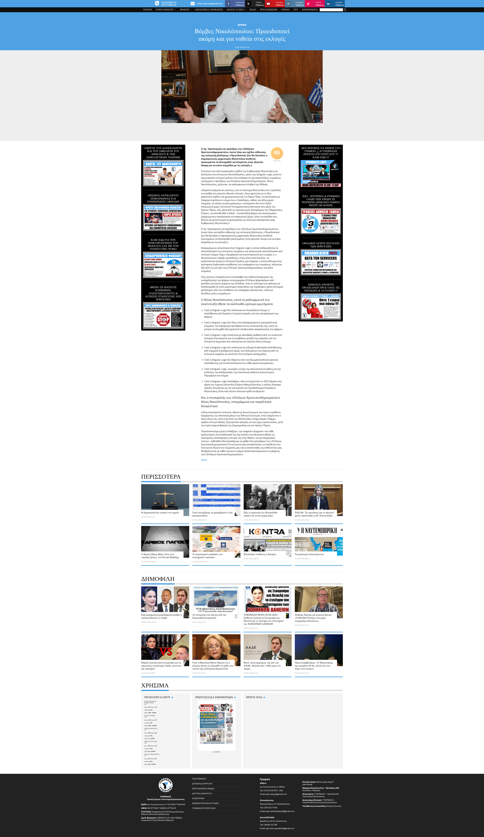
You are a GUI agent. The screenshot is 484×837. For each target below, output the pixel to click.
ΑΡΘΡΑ (242, 24)
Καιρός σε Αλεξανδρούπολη (152, 754)
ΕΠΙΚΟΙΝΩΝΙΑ (310, 9)
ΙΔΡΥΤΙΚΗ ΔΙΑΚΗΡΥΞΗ (202, 793)
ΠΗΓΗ (204, 460)
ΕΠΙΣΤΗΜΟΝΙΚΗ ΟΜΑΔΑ (203, 788)
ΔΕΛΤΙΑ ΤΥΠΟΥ (235, 9)
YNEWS (285, 9)
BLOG (253, 9)
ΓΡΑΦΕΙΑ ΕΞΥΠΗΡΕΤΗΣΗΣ (204, 808)
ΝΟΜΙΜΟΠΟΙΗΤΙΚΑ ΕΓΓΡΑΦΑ (205, 803)
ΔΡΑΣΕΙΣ (184, 9)
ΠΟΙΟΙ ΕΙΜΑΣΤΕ (165, 9)
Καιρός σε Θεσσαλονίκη (151, 728)
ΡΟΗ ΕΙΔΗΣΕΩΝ (268, 9)
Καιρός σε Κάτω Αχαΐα (150, 741)
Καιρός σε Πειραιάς (149, 715)
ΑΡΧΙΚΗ (147, 9)
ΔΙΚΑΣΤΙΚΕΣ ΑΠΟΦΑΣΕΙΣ (209, 9)
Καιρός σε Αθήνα (149, 702)
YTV (295, 9)
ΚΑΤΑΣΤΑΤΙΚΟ (198, 798)
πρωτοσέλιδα (216, 752)
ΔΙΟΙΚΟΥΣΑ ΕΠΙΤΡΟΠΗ (202, 783)
